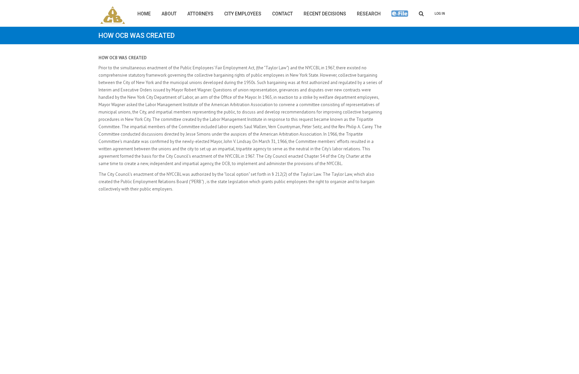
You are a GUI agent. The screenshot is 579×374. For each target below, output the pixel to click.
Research (369, 13)
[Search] (421, 13)
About (169, 13)
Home (144, 13)
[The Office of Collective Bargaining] (112, 15)
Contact (282, 13)
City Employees (242, 13)
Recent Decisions (325, 13)
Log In (440, 13)
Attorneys (200, 13)
